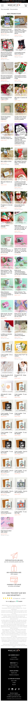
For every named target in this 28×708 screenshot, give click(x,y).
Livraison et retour (14, 659)
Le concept (14, 657)
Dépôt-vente (14, 672)
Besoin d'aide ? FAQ (14, 667)
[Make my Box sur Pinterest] (18, 689)
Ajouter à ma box (7, 26)
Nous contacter (14, 665)
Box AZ (14, 684)
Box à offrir (14, 680)
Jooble (14, 682)
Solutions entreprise (14, 674)
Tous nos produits (5, 9)
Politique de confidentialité (14, 694)
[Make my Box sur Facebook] (9, 689)
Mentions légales (14, 693)
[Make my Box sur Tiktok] (15, 689)
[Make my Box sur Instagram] (12, 689)
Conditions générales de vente (14, 696)
